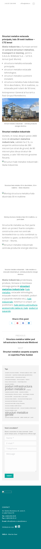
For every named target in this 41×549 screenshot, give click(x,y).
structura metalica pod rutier (12, 408)
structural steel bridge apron (25, 398)
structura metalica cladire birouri (13, 405)
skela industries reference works (13, 394)
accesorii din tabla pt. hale (15, 308)
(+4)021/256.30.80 (10, 516)
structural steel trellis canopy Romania (14, 403)
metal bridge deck (22, 381)
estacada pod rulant (20, 377)
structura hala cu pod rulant (20, 396)
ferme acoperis (21, 379)
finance (27, 379)
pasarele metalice (9, 384)
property (29, 389)
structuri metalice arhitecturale (28, 408)
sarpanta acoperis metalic (11, 392)
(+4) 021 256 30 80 (10, 3)
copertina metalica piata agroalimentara (22, 375)
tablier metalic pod (24, 417)
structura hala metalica (11, 398)
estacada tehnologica (10, 379)
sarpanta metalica (23, 392)
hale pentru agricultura (25, 304)
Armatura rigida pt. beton (26, 372)
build (35, 372)
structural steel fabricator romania (13, 401)
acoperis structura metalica (12, 372)
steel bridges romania (28, 394)
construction (8, 375)
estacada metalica (9, 377)
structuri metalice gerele (16, 414)
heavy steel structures (11, 381)
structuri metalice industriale (12, 417)
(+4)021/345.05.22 (10, 518)
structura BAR (8, 396)
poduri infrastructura (18, 386)
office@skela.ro (25, 3)
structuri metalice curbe (11, 410)
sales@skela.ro (22, 521)
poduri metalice (15, 389)
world (31, 417)
